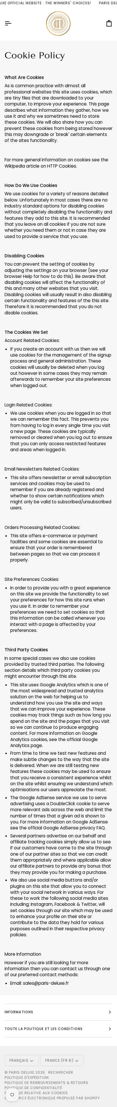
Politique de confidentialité (33, 1087)
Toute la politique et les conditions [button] (44, 1028)
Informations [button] (19, 1012)
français (18, 1060)
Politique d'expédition (27, 1077)
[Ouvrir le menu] (13, 23)
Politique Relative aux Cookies (36, 1092)
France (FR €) (59, 1060)
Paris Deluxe (21, 1072)
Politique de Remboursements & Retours (46, 1082)
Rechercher (61, 1072)
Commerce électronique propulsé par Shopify (52, 1098)
